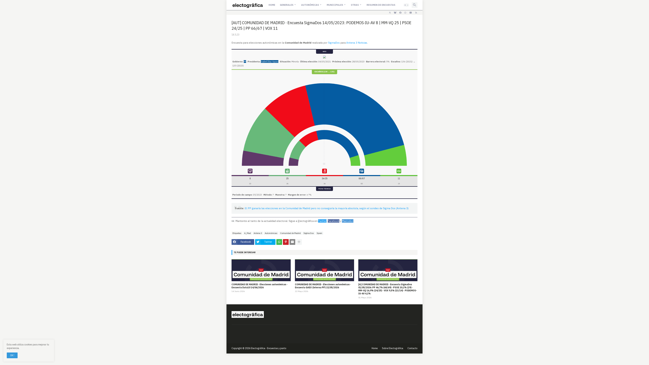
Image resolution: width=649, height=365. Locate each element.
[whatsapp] (405, 12)
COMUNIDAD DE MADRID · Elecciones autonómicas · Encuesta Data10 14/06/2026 (259, 286)
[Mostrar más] (299, 242)
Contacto (412, 348)
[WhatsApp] (279, 242)
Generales (286, 4)
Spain (319, 233)
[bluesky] (395, 12)
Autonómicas (310, 4)
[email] (410, 12)
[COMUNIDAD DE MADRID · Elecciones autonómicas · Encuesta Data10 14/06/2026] (261, 270)
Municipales (335, 4)
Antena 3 (258, 233)
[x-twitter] (390, 12)
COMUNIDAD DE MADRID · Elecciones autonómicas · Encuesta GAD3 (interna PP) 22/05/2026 (323, 286)
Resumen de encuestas (381, 4)
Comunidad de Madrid (290, 233)
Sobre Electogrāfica (392, 348)
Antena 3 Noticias (356, 42)
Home (272, 4)
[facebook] (400, 12)
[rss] (416, 12)
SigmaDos (334, 42)
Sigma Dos (309, 233)
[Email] (292, 242)
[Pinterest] (286, 242)
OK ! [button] (12, 355)
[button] (406, 5)
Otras (355, 4)
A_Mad (247, 233)
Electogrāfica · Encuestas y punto (268, 348)
